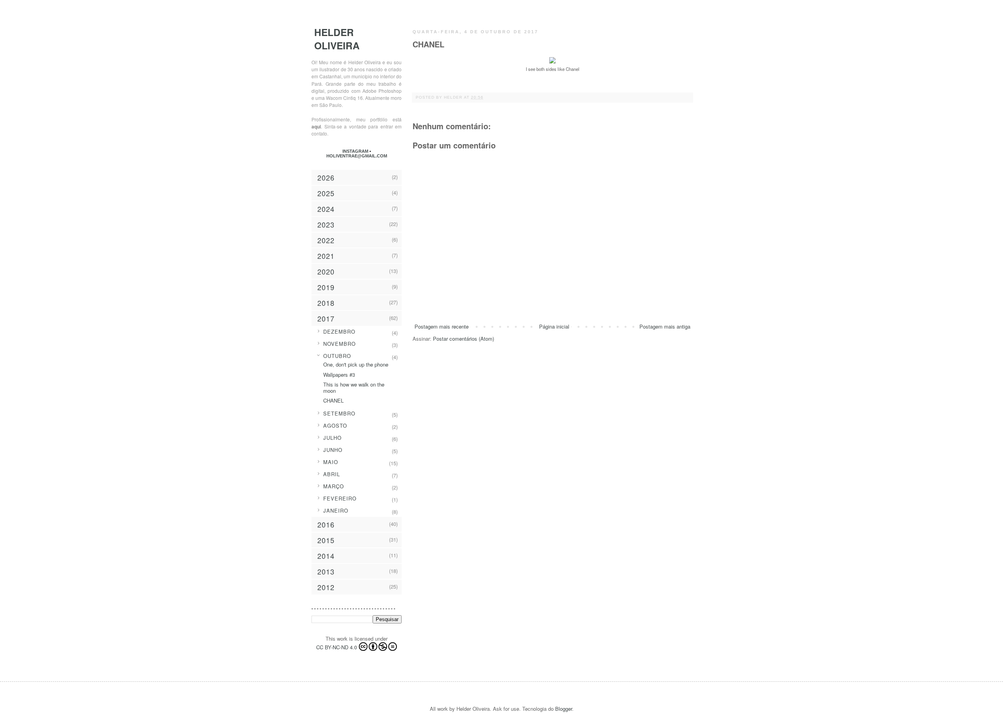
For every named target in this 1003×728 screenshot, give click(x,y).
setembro (339, 413)
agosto (335, 425)
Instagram (355, 151)
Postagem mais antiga (664, 326)
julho (332, 437)
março (333, 486)
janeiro (335, 510)
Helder (454, 97)
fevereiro (340, 498)
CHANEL (333, 400)
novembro (339, 343)
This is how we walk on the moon (353, 387)
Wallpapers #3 (339, 374)
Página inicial (554, 326)
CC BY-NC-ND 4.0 (336, 647)
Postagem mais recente (442, 326)
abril (331, 474)
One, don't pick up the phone (355, 364)
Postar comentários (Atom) (463, 338)
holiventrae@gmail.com (356, 156)
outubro (337, 355)
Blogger (563, 708)
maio (330, 462)
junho (332, 449)
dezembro (339, 331)
